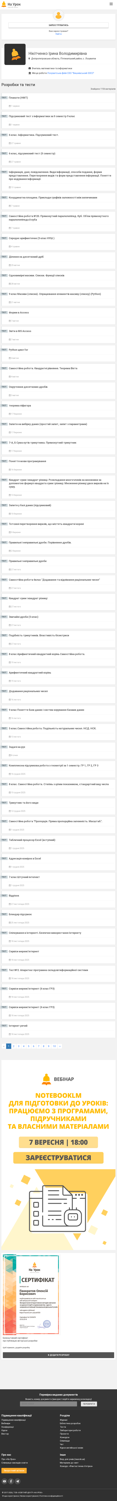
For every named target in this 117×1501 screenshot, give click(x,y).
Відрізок (14, 895)
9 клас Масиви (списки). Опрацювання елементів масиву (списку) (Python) (55, 293)
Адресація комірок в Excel (25, 858)
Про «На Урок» (8, 1459)
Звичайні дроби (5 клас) (23, 616)
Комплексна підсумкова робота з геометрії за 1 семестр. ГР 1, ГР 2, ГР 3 (53, 765)
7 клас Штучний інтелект (24, 877)
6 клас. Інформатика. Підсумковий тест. (34, 134)
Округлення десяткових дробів (28, 386)
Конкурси (64, 1437)
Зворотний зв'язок (14, 1470)
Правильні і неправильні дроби (28, 561)
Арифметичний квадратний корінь (30, 672)
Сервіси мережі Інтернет (24, 951)
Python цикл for (18, 349)
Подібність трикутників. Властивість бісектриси (39, 635)
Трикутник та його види (23, 802)
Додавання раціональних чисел (28, 691)
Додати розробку (59, 1355)
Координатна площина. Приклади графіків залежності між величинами (53, 197)
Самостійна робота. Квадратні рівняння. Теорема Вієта (43, 368)
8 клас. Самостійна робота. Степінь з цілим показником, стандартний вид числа (59, 784)
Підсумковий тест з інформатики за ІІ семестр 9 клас (42, 116)
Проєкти (64, 1434)
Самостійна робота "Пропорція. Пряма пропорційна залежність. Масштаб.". (55, 821)
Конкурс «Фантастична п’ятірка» (76, 1466)
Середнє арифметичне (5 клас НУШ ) (32, 238)
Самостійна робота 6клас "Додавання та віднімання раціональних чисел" (54, 579)
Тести (63, 1427)
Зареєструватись (58, 25)
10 (54, 1046)
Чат (62, 1444)
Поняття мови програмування (27, 461)
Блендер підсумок (20, 914)
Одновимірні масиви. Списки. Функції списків (36, 275)
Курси (4, 1430)
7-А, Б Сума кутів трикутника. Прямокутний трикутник (42, 442)
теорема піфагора (20, 405)
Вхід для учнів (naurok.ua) (72, 1459)
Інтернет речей (18, 1025)
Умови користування (29, 1496)
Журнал (63, 1420)
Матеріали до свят (69, 1462)
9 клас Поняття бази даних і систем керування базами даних (46, 709)
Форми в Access (19, 312)
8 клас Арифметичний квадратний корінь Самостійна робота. (47, 654)
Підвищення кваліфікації (13, 1420)
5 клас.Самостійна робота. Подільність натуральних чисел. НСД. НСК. (52, 728)
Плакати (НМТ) (18, 97)
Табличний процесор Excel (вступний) (32, 839)
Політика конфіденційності (51, 1496)
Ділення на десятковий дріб (26, 256)
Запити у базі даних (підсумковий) (30, 505)
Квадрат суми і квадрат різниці (28, 598)
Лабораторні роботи (70, 1430)
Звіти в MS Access (20, 331)
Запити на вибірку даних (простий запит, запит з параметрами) (48, 424)
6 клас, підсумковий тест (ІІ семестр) (32, 153)
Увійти (58, 34)
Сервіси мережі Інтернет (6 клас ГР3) (32, 988)
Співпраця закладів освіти (14, 1462)
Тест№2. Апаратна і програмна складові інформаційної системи (48, 970)
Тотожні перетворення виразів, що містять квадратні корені (46, 523)
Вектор (5, 1434)
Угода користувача (10, 1496)
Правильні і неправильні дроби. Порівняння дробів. (40, 542)
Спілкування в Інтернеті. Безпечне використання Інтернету (45, 932)
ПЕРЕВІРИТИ (89, 1404)
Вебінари (5, 1423)
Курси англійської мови (71, 1448)
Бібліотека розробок (70, 1423)
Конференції (7, 1427)
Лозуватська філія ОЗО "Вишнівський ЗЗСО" (70, 73)
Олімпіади (65, 1441)
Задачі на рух (17, 746)
